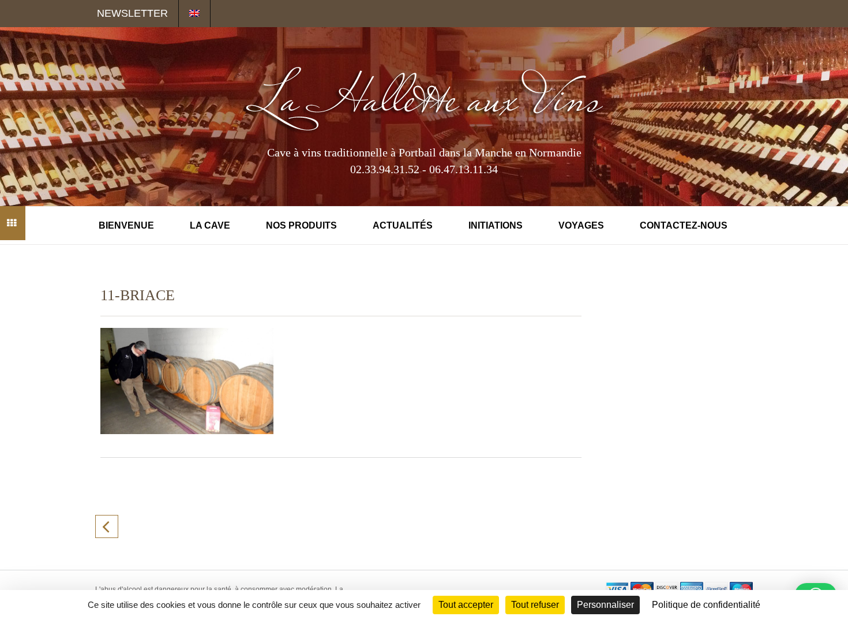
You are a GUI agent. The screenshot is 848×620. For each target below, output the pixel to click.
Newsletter (132, 13)
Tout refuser (535, 605)
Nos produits (301, 225)
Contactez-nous (683, 225)
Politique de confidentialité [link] (706, 605)
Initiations (495, 225)
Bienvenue (126, 225)
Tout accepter (465, 605)
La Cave (210, 225)
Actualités (403, 225)
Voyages (581, 225)
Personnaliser (605, 605)
